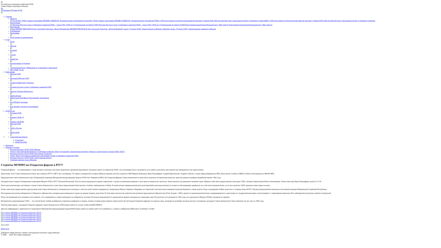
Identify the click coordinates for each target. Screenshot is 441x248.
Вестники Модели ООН (19, 78)
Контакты (9, 145)
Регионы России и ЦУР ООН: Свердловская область (31, 158)
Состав (13, 55)
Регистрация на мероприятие (21, 37)
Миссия (13, 46)
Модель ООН (15, 74)
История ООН (15, 113)
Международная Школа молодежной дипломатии (29, 98)
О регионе (19, 140)
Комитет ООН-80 (17, 122)
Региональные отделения (20, 63)
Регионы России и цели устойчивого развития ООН (30, 87)
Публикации (15, 31)
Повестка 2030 (21, 142)
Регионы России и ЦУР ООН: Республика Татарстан (31, 154)
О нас (8, 40)
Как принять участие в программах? (24, 107)
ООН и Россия (16, 128)
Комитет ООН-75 (17, 117)
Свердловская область (18, 137)
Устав (12, 42)
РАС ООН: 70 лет (17, 70)
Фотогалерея (15, 23)
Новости (13, 19)
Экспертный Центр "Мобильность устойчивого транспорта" (34, 68)
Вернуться (5, 229)
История (13, 50)
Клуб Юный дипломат (19, 102)
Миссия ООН (15, 124)
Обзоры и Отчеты (13, 147)
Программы (14, 33)
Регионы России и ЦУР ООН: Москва (25, 150)
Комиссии (14, 59)
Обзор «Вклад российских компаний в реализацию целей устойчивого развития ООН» (44, 156)
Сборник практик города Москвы (23, 160)
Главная (9, 17)
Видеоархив (15, 27)
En (2, 8)
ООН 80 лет (10, 111)
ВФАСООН (14, 133)
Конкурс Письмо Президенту (21, 91)
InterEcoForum (15, 96)
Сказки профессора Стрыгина (22, 83)
